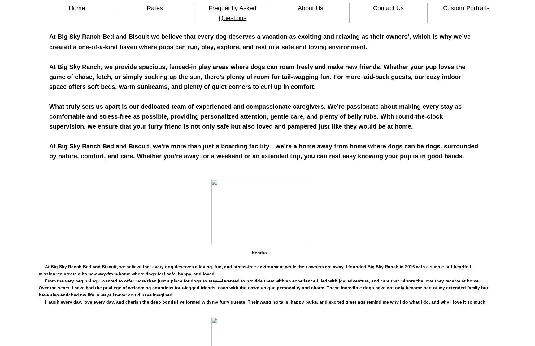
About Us (310, 8)
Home (77, 8)
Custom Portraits (466, 8)
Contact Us (388, 8)
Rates (155, 8)
